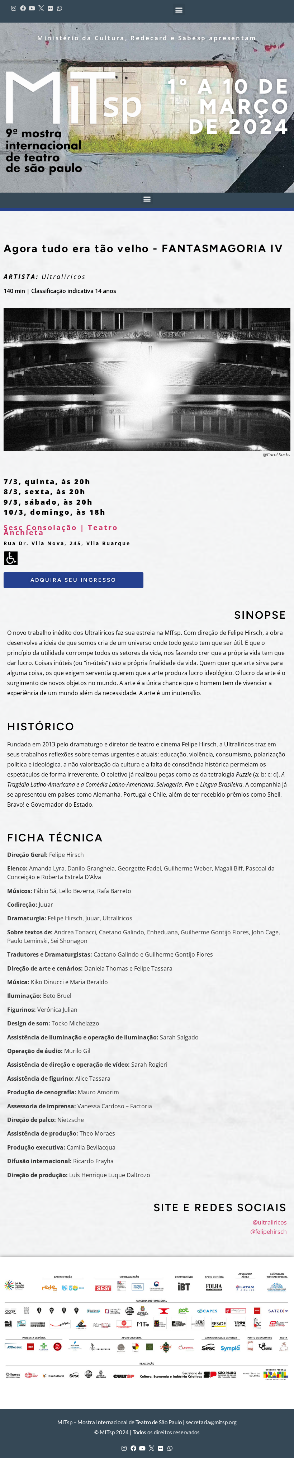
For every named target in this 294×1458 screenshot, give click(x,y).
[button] (179, 9)
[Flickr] (50, 8)
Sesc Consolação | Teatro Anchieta (61, 530)
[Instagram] (13, 8)
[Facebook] (23, 8)
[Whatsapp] (59, 8)
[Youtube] (32, 8)
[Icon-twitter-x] (41, 8)
